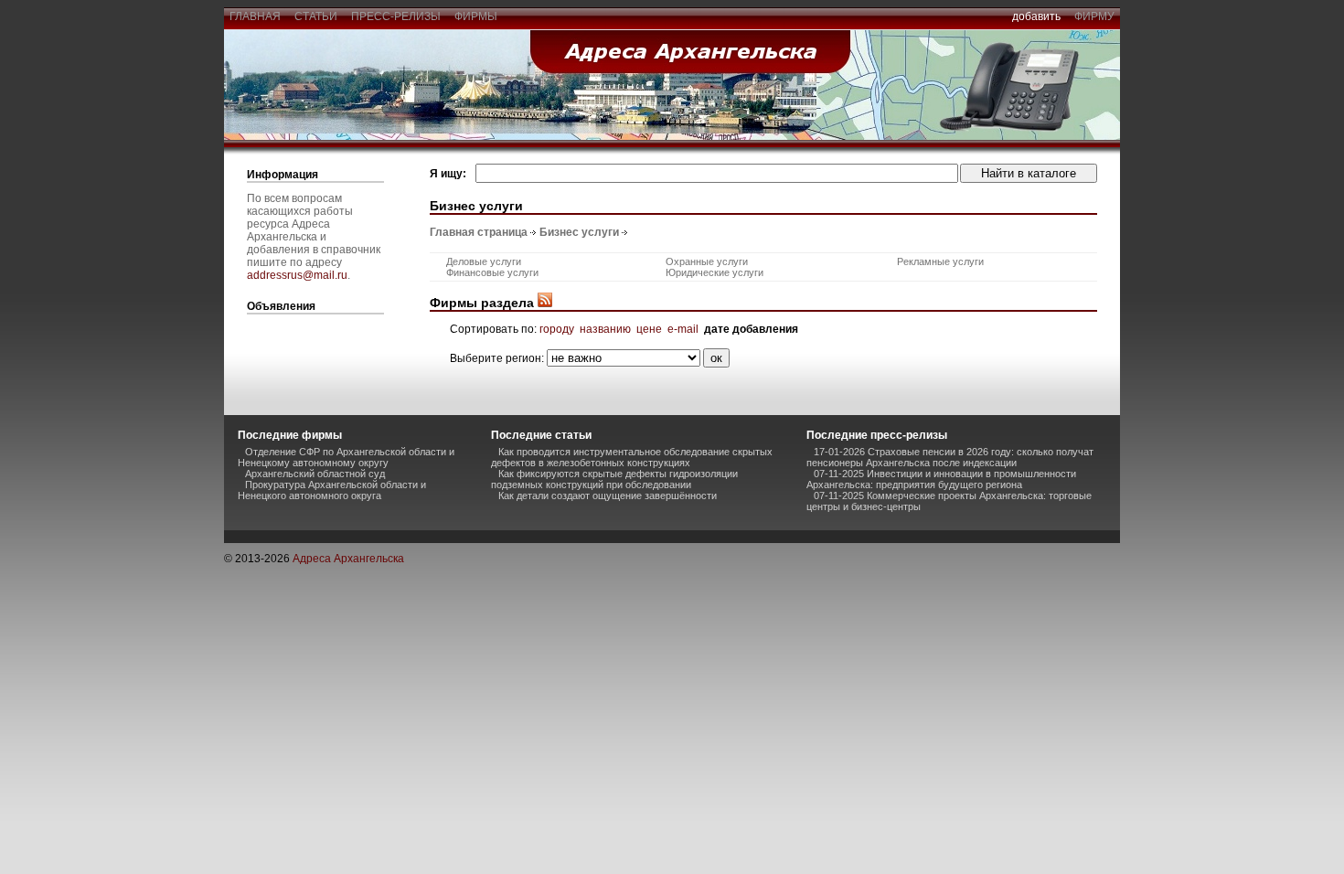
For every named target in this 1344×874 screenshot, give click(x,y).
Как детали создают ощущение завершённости (607, 495)
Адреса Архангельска (348, 558)
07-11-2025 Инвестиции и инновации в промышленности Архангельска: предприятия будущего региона (941, 479)
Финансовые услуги (492, 272)
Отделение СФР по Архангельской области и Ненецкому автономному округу (346, 457)
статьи (316, 16)
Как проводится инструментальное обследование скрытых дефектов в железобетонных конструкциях (632, 457)
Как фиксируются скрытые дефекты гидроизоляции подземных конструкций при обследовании (614, 479)
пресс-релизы (396, 16)
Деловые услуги (483, 261)
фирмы (476, 16)
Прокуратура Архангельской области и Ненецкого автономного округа (332, 490)
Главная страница (479, 232)
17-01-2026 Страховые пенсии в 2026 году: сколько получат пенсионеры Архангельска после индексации (949, 457)
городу (556, 329)
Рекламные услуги (940, 261)
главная (255, 16)
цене (649, 329)
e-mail (683, 329)
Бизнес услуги (579, 232)
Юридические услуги (714, 272)
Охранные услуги (707, 261)
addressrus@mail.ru (297, 275)
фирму (1094, 16)
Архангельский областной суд (315, 473)
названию (605, 329)
